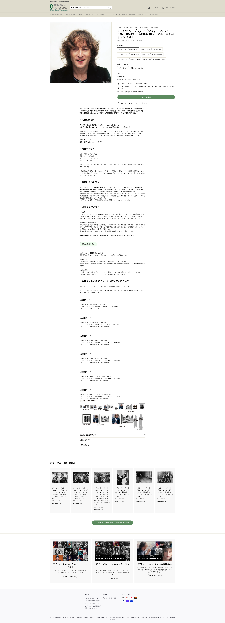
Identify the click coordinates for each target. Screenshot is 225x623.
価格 (118, 73)
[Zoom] (80, 52)
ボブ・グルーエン (123, 41)
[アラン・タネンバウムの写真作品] (154, 551)
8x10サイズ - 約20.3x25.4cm (128, 49)
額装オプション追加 (137, 68)
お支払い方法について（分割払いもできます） (135, 84)
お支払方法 (154, 15)
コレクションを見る (70, 576)
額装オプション (122, 64)
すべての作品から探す (74, 15)
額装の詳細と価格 (88, 244)
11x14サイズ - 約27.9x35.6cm (151, 49)
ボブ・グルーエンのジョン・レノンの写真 (146, 27)
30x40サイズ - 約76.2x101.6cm (129, 59)
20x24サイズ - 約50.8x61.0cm (152, 54)
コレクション (129, 27)
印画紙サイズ (121, 46)
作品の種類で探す (56, 15)
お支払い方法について (91, 598)
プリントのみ (123, 68)
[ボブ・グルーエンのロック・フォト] (112, 551)
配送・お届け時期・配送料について (131, 92)
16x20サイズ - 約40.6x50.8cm (129, 54)
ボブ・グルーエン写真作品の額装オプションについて (93, 607)
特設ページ (142, 15)
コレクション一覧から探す (95, 15)
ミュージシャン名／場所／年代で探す (121, 15)
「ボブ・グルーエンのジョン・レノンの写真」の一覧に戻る (114, 523)
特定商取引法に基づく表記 (93, 601)
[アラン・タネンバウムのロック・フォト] (70, 551)
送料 (121, 79)
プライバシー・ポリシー (92, 603)
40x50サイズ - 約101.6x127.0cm (154, 59)
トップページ (121, 27)
